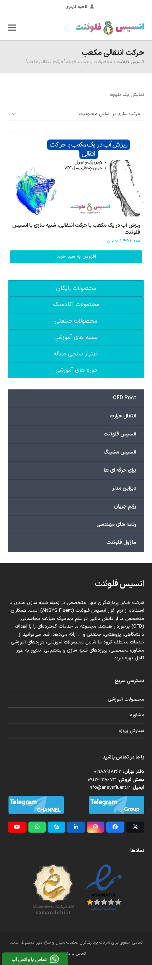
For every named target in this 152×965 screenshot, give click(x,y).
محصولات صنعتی (76, 321)
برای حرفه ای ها (120, 470)
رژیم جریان (125, 506)
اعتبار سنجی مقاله (76, 354)
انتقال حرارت (123, 416)
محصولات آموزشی (126, 699)
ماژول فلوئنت (121, 542)
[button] (12, 27)
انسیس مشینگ (119, 452)
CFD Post (124, 398)
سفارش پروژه (131, 731)
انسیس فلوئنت (130, 62)
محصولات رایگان (76, 288)
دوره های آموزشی (76, 370)
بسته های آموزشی (76, 337)
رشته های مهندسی (116, 524)
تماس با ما (76, 953)
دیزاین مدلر (124, 488)
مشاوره (137, 715)
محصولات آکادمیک (76, 304)
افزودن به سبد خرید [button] (76, 256)
